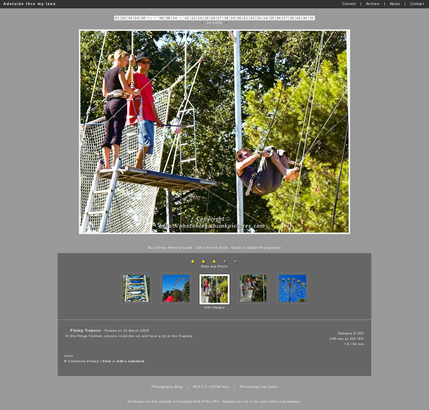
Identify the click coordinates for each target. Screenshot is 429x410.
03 (130, 18)
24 (265, 18)
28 (292, 18)
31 (312, 18)
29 (298, 18)
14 (200, 18)
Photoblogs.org (253, 386)
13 (193, 18)
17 (220, 18)
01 (117, 18)
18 (226, 18)
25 (272, 18)
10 (175, 18)
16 (213, 18)
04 (137, 18)
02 (124, 18)
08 (162, 18)
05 (143, 18)
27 (285, 18)
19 (233, 18)
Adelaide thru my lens (29, 4)
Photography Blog (166, 386)
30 (305, 18)
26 (279, 18)
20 (239, 18)
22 (252, 18)
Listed (272, 386)
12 (187, 18)
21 (246, 18)
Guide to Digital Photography (256, 247)
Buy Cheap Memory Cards (170, 247)
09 (168, 18)
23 (259, 18)
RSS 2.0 (200, 386)
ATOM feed (220, 386)
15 (206, 18)
